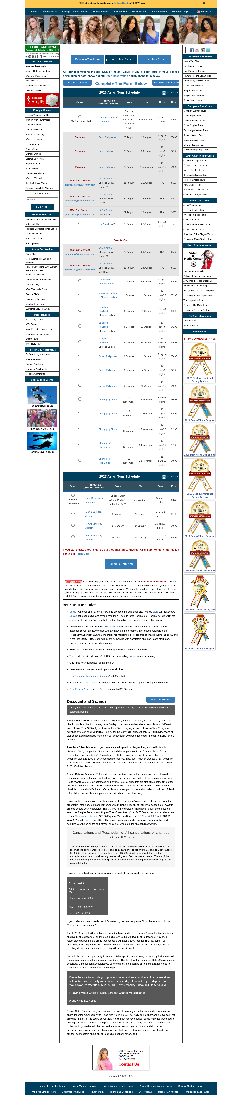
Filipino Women (33, 163)
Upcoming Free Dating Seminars (41, 219)
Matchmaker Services (36, 85)
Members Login (180, 11)
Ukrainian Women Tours (194, 111)
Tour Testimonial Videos (194, 271)
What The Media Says (36, 289)
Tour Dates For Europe (194, 71)
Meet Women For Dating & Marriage (38, 260)
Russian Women (33, 124)
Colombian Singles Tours (195, 160)
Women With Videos (35, 178)
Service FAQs (32, 294)
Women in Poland (34, 139)
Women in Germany (35, 134)
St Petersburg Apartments (38, 354)
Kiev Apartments (33, 359)
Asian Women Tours (193, 205)
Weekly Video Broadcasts (198, 281)
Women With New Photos (38, 120)
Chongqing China (108, 399)
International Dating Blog (195, 285)
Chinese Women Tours (194, 229)
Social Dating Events (193, 100)
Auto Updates (32, 243)
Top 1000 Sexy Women (37, 183)
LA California (105, 178)
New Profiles (120, 11)
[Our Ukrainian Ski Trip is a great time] (42, 396)
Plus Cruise (104, 447)
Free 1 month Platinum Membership (88, 676)
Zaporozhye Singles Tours (195, 130)
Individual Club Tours (77, 83)
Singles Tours (50, 11)
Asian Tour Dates (121, 59)
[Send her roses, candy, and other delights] (42, 100)
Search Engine (100, 11)
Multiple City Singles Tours (196, 81)
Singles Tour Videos (192, 90)
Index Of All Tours (192, 61)
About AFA (31, 254)
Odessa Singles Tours (193, 140)
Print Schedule (172, 93)
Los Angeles (105, 224)
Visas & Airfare (190, 325)
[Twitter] (208, 49)
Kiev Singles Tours (192, 115)
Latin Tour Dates (154, 59)
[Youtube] (197, 49)
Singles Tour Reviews (193, 95)
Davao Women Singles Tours (197, 224)
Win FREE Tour (33, 344)
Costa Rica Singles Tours (195, 194)
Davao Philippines (108, 356)
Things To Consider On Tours (197, 310)
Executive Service (34, 90)
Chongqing (104, 443)
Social (72, 611)
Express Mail (87, 682)
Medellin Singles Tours (194, 180)
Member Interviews (35, 304)
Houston (126, 3)
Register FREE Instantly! (42, 48)
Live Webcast (145, 1091)
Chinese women (33, 154)
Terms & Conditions (35, 274)
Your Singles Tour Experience (197, 295)
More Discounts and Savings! (166, 83)
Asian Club (82, 553)
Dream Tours (32, 339)
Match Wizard (139, 11)
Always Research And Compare (198, 290)
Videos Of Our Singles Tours (197, 276)
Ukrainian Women (34, 129)
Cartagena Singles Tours (195, 165)
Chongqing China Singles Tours (198, 239)
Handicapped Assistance (196, 1091)
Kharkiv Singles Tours (193, 135)
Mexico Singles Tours (193, 170)
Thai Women (32, 168)
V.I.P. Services (159, 11)
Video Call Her (32, 224)
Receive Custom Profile (190, 1086)
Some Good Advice (35, 238)
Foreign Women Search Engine (117, 1086)
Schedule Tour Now (121, 564)
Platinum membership (86, 816)
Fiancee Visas (190, 320)
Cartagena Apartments (36, 369)
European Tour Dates (87, 59)
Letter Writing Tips (34, 233)
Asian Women (32, 149)
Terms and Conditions (121, 1091)
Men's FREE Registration (38, 71)
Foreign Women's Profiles (38, 115)
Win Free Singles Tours (44, 1091)
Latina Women (32, 144)
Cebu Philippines (107, 137)
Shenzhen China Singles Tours (198, 234)
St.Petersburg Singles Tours (196, 150)
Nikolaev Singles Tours (194, 145)
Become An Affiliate (168, 1091)
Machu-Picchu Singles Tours (197, 189)
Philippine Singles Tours (194, 215)
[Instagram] (203, 49)
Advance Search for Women (39, 188)
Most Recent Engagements (39, 329)
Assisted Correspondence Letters (41, 229)
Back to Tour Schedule (160, 700)
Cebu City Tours (191, 219)
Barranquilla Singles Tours (195, 175)
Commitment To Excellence (39, 279)
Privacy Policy (33, 284)
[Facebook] (192, 49)
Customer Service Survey (38, 309)
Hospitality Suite (113, 626)
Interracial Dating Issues (37, 334)
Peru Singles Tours (192, 185)
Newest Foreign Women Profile (156, 1086)
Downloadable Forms (193, 85)
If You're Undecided (80, 121)
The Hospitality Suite (193, 300)
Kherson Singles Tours (194, 120)
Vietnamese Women (35, 173)
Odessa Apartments (35, 364)
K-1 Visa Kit (144, 816)
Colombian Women (35, 159)
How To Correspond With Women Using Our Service (41, 268)
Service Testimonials (36, 299)
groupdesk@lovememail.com (80, 184)
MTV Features (32, 324)
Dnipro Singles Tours (193, 125)
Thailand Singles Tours (194, 210)
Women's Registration (36, 76)
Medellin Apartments (35, 374)
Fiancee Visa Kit (84, 689)
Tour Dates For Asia (192, 66)
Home (34, 11)
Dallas (117, 3)
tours (155, 611)
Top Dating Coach (34, 319)
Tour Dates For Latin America (197, 76)
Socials (73, 615)
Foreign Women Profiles (74, 11)
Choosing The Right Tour (195, 305)
